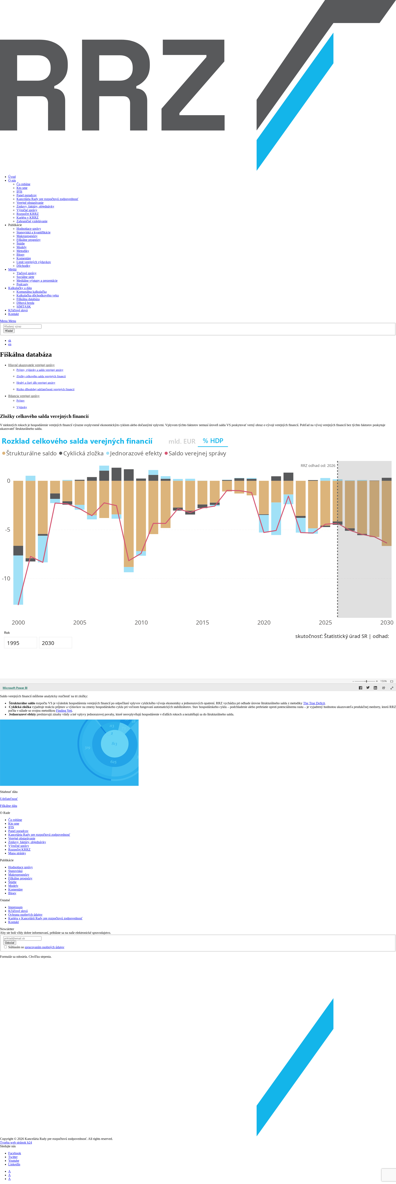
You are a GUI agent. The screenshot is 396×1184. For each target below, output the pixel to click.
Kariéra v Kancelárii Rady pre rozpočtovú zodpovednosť (45, 918)
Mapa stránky (17, 853)
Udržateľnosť (9, 799)
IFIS (19, 191)
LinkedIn (14, 1164)
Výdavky (21, 407)
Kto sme (21, 188)
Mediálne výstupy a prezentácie (37, 280)
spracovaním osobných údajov (44, 947)
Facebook (14, 1153)
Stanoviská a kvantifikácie (33, 232)
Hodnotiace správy (28, 228)
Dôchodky (23, 265)
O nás (12, 180)
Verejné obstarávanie (30, 202)
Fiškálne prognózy (28, 239)
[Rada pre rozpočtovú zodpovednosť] (198, 169)
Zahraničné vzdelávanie (31, 221)
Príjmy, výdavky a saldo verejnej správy (39, 370)
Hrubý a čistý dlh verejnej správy (35, 382)
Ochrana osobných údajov (25, 914)
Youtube (13, 1160)
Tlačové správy (26, 273)
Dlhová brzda (25, 303)
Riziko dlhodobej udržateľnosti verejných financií (45, 389)
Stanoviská (15, 871)
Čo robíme (23, 184)
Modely (21, 247)
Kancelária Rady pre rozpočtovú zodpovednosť (47, 199)
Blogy (20, 254)
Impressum (15, 907)
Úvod (12, 176)
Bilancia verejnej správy (24, 396)
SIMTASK (23, 306)
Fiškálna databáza (28, 299)
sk (9, 340)
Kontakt (13, 314)
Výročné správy (26, 210)
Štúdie (20, 243)
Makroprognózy (27, 236)
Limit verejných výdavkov (33, 262)
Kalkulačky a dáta (20, 288)
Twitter (13, 1157)
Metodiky (22, 251)
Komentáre (23, 258)
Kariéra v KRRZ (27, 217)
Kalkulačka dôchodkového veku (37, 295)
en (9, 344)
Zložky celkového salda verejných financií (41, 376)
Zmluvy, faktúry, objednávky (35, 206)
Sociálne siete (25, 277)
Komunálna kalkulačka (31, 291)
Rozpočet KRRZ (27, 214)
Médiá (12, 269)
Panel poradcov (26, 195)
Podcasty (22, 284)
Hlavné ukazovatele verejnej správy (31, 365)
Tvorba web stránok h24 (16, 1142)
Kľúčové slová (18, 310)
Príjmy (20, 400)
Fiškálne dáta (8, 806)
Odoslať (9, 942)
